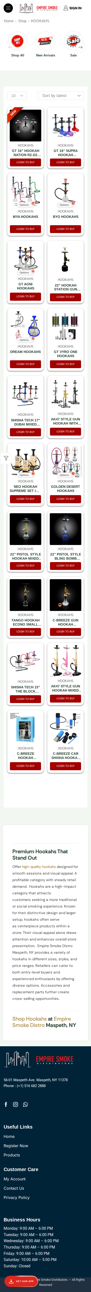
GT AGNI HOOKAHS (25, 286)
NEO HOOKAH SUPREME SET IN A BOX (25, 491)
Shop (22, 21)
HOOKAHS (25, 145)
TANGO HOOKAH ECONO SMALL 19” (25, 624)
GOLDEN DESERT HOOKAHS (65, 489)
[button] (8, 8)
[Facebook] (6, 1104)
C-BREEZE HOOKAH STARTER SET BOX (25, 758)
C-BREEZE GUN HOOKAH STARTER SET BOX (65, 624)
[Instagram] (15, 1104)
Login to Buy (25, 162)
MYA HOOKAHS (25, 217)
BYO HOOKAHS (65, 217)
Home (9, 21)
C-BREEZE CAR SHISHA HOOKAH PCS (65, 758)
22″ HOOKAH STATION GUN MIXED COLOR (66, 289)
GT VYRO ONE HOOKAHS (65, 354)
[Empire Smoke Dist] (40, 1059)
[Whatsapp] (25, 1104)
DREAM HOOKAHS (25, 352)
